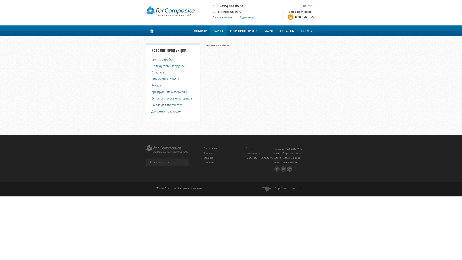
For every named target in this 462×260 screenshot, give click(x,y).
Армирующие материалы (169, 92)
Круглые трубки (162, 59)
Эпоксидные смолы (165, 79)
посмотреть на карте (285, 162)
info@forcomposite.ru (229, 11)
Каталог (218, 31)
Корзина (208, 157)
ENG (310, 6)
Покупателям (287, 31)
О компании (200, 31)
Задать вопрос (248, 17)
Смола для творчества (167, 105)
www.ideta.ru (297, 188)
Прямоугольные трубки (168, 66)
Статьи (269, 31)
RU (304, 6)
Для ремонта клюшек (166, 111)
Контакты (306, 31)
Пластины (158, 72)
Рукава (156, 85)
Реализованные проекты (244, 31)
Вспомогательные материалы (172, 98)
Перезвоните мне (222, 17)
